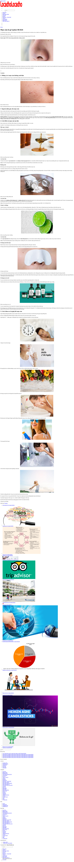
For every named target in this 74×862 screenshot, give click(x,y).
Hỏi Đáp (5, 503)
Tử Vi (4, 797)
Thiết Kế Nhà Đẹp (6, 794)
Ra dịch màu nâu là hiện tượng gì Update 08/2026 (11, 641)
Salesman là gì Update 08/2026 (8, 526)
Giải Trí (4, 18)
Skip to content (3, 0)
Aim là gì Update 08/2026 (7, 604)
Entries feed (5, 804)
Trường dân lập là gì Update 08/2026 (9, 602)
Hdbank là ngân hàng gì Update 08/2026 (10, 670)
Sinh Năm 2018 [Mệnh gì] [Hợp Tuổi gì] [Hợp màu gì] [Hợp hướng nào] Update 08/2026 (18, 755)
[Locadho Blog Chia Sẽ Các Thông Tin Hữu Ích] (11, 6)
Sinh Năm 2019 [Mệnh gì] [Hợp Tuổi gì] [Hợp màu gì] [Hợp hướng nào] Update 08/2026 (18, 756)
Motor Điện (5, 788)
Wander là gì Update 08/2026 (8, 555)
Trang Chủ (4, 12)
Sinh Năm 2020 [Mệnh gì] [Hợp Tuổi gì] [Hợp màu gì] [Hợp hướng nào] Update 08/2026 (18, 757)
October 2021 (5, 762)
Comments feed (5, 805)
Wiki (3, 798)
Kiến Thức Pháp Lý (6, 21)
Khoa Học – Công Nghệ (7, 17)
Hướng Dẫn (5, 780)
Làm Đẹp (4, 786)
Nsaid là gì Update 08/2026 (7, 747)
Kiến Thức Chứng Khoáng (7, 783)
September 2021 (5, 763)
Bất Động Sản (5, 773)
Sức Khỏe (4, 831)
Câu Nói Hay (5, 19)
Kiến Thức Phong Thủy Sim (7, 785)
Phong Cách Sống (6, 828)
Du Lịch (4, 776)
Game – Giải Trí (5, 777)
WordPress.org (5, 806)
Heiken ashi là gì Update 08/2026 (8, 727)
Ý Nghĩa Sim (5, 799)
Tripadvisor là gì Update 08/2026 (8, 579)
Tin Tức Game (5, 796)
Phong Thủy (5, 20)
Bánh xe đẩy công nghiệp (7, 843)
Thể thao (4, 793)
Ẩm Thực (4, 15)
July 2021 (4, 765)
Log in (4, 803)
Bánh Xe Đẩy (5, 772)
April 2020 (4, 767)
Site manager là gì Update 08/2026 (8, 505)
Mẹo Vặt (4, 787)
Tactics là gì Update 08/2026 (7, 554)
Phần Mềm (4, 789)
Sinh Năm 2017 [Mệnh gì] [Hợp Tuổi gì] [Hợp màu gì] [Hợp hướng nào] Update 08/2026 (18, 754)
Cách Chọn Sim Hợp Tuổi (7, 774)
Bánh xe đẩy (5, 842)
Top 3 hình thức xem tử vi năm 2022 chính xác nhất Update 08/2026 (14, 753)
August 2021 (5, 764)
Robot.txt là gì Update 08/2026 (8, 746)
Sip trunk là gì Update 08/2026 (8, 640)
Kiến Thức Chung (6, 14)
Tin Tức (4, 13)
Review (4, 16)
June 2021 (4, 766)
